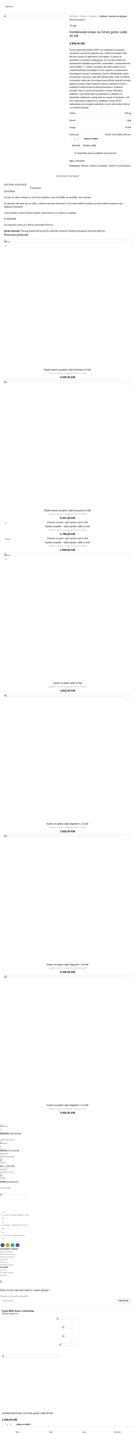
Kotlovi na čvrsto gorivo (120, 166)
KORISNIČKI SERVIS (9, 1249)
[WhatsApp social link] (69, 2)
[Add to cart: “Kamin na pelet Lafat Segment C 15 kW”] (127, 702)
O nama (3, 1270)
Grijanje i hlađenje (88, 16)
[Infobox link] (65, 1289)
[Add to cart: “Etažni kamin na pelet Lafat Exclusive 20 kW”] (127, 388)
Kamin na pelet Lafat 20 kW (67, 683)
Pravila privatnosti (7, 1257)
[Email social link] (66, 2)
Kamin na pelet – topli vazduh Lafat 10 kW (67, 526)
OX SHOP (4, 1267)
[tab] (67, 176)
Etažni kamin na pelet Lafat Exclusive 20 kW (67, 510)
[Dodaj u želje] (127, 243)
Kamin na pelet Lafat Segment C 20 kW (67, 964)
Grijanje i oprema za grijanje (113, 16)
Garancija (4, 1259)
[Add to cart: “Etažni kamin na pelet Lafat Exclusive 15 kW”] (127, 247)
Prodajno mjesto (7, 1273)
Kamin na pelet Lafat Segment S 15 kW (67, 1105)
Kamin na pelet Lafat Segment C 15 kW (67, 823)
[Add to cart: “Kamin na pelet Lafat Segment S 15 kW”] (127, 983)
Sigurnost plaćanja (7, 1254)
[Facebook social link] (62, 2)
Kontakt (3, 1275)
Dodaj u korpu (91, 139)
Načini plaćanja (6, 1252)
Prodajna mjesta (7, 1265)
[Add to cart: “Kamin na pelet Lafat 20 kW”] (127, 561)
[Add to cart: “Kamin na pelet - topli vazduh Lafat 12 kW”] (127, 545)
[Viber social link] (72, 2)
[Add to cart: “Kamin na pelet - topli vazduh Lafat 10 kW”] (127, 529)
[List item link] (65, 1225)
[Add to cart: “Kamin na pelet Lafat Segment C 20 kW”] (127, 842)
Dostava (3, 1262)
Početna (73, 16)
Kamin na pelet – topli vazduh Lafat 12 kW (67, 542)
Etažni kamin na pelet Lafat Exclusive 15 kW (67, 369)
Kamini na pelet (80, 373)
